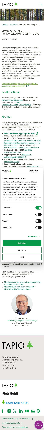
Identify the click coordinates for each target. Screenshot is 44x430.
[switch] (38, 214)
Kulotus (30, 140)
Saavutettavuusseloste (11, 423)
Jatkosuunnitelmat (31, 147)
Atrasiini (37, 140)
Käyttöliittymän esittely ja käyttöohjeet (21, 167)
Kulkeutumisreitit (19, 140)
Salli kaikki (22, 243)
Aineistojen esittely (11, 161)
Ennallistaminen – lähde (13, 147)
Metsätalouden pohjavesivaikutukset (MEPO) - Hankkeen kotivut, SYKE (22, 283)
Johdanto (8, 140)
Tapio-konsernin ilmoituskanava (15, 427)
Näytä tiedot (32, 236)
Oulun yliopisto (25, 104)
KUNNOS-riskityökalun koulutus (18, 151)
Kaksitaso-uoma (27, 143)
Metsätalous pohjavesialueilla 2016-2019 (18, 155)
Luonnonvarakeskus (10, 104)
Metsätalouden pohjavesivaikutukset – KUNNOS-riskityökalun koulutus (19, 288)
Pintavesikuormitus (12, 143)
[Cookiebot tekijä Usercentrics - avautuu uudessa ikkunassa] (32, 171)
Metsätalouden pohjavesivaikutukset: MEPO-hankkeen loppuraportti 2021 (20, 85)
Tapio (17, 102)
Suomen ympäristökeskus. (12, 100)
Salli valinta (22, 250)
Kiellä (22, 257)
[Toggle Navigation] (39, 4)
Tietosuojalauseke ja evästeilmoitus (16, 419)
